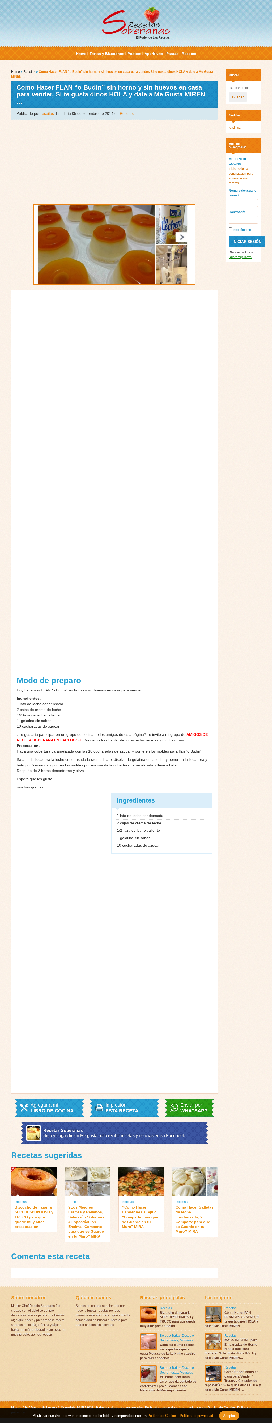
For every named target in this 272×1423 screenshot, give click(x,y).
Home (81, 54)
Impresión (121, 1107)
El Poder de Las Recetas (153, 37)
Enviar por (193, 1107)
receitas (47, 113)
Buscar (238, 97)
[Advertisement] (114, 161)
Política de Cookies (222, 1407)
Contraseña (237, 212)
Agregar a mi (52, 1107)
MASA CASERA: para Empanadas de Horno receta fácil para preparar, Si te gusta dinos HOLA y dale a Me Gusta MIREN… (231, 1349)
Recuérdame (241, 230)
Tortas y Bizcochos (107, 54)
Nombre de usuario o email (242, 193)
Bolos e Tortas (170, 1335)
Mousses (186, 1340)
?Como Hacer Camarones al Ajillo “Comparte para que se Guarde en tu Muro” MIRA (140, 1217)
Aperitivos (153, 54)
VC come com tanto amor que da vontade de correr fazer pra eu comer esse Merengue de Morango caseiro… (168, 1383)
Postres (134, 54)
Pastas (172, 54)
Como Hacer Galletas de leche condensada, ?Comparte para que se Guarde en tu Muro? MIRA (195, 1219)
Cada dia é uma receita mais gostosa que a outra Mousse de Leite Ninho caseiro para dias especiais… (167, 1351)
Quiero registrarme (240, 257)
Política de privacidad (196, 1416)
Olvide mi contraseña (241, 252)
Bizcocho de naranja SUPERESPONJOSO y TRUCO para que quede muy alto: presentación (34, 1217)
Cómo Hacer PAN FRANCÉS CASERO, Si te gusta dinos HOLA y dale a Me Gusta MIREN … (232, 1319)
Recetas (189, 54)
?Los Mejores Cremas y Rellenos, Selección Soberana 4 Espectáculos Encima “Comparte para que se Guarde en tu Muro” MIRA (86, 1221)
